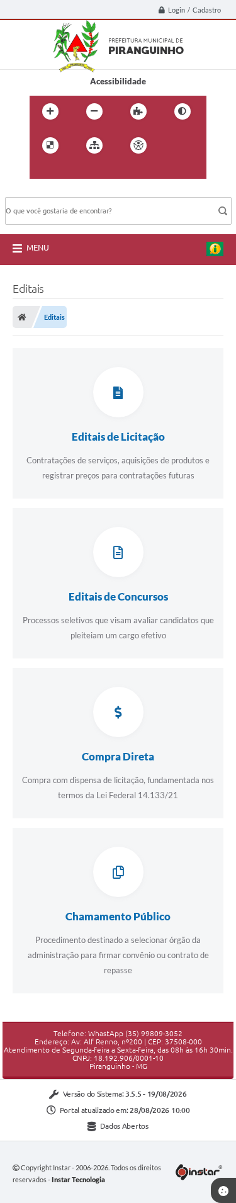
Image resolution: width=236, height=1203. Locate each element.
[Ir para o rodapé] (97, 171)
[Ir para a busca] (69, 171)
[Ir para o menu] (42, 171)
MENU (37, 247)
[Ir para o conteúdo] (174, 145)
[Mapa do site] (94, 145)
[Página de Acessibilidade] (138, 145)
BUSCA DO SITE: (42, 191)
